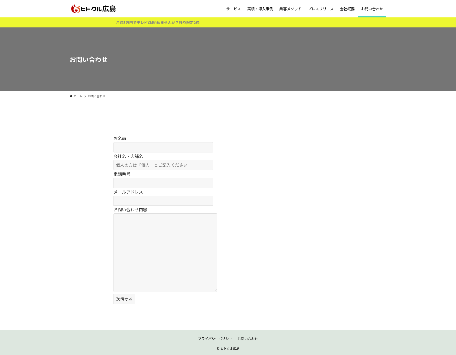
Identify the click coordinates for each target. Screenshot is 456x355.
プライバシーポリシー (215, 338)
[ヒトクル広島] (93, 8)
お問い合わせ (248, 338)
